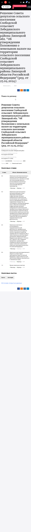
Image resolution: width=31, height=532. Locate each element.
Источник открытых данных (11, 283)
